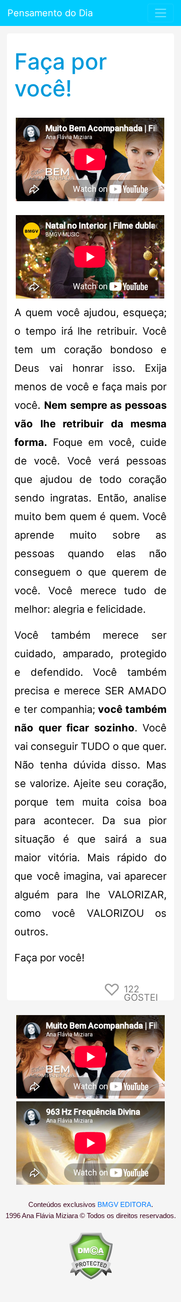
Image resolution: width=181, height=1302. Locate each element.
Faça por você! (60, 75)
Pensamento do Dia (50, 13)
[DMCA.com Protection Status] (90, 1255)
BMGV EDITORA (124, 1204)
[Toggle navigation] (161, 13)
